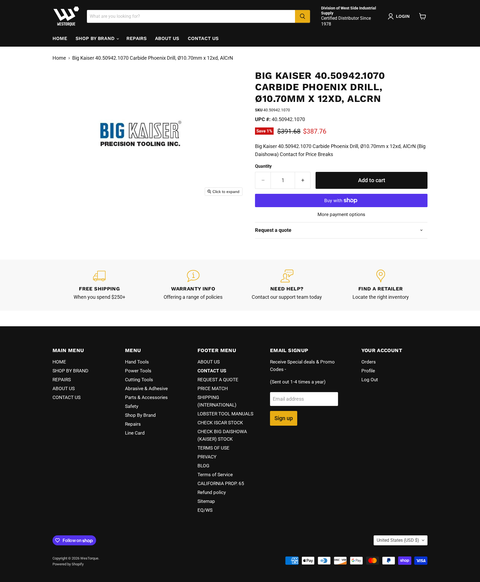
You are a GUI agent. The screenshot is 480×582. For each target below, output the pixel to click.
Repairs (133, 424)
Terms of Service (215, 474)
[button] (400, 16)
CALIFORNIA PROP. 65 (221, 483)
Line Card (135, 433)
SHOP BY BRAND (96, 38)
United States (398, 540)
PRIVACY (207, 457)
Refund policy (212, 492)
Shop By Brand (140, 415)
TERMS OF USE (213, 448)
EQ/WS (205, 510)
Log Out (369, 379)
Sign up (283, 418)
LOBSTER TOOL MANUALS (225, 414)
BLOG (203, 465)
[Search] (302, 16)
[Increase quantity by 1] (303, 180)
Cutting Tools (139, 379)
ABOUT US (167, 38)
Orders (368, 362)
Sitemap (206, 501)
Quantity (263, 166)
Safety (131, 406)
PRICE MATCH (213, 388)
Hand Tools (137, 362)
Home (59, 58)
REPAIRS (136, 38)
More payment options (341, 214)
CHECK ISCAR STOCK (220, 422)
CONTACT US (203, 38)
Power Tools (138, 370)
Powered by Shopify (68, 564)
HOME (59, 38)
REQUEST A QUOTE (218, 379)
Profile (368, 370)
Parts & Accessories (146, 397)
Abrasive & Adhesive (146, 388)
